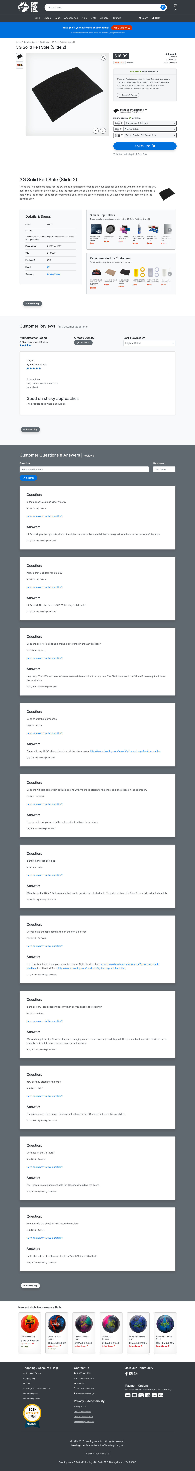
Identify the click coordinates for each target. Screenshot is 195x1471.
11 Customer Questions (73, 326)
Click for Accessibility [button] (83, 1417)
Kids (84, 17)
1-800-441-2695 (84, 1373)
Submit (29, 477)
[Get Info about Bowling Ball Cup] (121, 129)
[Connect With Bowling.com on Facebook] (127, 1374)
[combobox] (103, 7)
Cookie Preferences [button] (82, 1412)
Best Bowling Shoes (31, 1398)
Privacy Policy (80, 1406)
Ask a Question (170, 62)
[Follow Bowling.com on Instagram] (136, 1374)
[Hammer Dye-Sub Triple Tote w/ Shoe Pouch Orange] (96, 271)
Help (157, 17)
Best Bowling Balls (30, 1393)
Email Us (80, 1383)
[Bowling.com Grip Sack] (124, 228)
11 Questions (171, 60)
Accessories (71, 17)
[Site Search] (163, 7)
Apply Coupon (121, 27)
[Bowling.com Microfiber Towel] (96, 228)
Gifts (93, 17)
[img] (154, 1395)
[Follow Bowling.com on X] (131, 1374)
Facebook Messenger (85, 1393)
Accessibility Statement (84, 1422)
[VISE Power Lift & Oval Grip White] (167, 271)
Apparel (104, 17)
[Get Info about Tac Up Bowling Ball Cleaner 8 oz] (122, 135)
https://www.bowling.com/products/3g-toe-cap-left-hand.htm (91, 968)
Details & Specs (129, 95)
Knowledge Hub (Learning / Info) (37, 1388)
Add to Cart (143, 146)
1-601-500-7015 (87, 1378)
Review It (84, 342)
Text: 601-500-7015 (84, 1388)
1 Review (173, 57)
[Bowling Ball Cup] (110, 228)
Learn (145, 17)
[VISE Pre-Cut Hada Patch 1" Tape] (153, 228)
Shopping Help (29, 1378)
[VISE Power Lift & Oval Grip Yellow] (139, 271)
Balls (37, 17)
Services (26, 1383)
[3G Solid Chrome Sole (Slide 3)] (110, 271)
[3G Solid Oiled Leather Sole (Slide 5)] (124, 271)
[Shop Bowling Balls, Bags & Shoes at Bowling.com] (28, 7)
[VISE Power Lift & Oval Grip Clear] (153, 271)
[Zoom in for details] (103, 57)
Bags (57, 17)
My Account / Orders (32, 1373)
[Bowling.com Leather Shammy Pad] (167, 228)
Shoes (47, 17)
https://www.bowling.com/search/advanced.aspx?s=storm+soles (125, 751)
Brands (117, 17)
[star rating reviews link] (167, 54)
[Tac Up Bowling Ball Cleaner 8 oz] (139, 228)
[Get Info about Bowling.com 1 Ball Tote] (122, 123)
